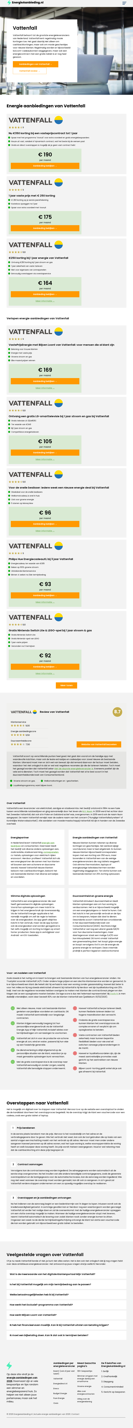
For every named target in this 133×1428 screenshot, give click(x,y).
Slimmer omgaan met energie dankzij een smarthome (87, 1379)
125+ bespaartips (84, 1371)
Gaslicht (114, 993)
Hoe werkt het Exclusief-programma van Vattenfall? (41, 1304)
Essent (56, 1371)
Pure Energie (59, 1398)
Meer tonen (67, 685)
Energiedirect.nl (60, 1383)
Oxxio (55, 1403)
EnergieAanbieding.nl (23, 1414)
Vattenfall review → (29, 70)
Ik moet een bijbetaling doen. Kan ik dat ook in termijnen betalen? (49, 1335)
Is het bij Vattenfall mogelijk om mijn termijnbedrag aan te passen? (50, 1284)
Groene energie (84, 1386)
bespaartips (13, 1384)
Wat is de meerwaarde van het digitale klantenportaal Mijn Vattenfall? (52, 1274)
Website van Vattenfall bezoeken (99, 744)
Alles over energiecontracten (86, 1392)
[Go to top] (128, 1422)
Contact (75, 1414)
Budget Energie (60, 1393)
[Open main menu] (124, 3)
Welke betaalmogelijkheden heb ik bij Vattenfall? (39, 1294)
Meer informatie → (45, 300)
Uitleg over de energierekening (84, 1400)
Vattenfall (57, 1378)
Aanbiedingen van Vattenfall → (35, 64)
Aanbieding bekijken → (45, 165)
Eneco (56, 1388)
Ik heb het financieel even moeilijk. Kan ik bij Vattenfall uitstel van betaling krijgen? (59, 1325)
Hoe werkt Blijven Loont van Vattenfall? (33, 1315)
